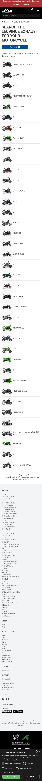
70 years (4, 653)
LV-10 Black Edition (8, 522)
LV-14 (4, 494)
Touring (4, 607)
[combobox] (37, 751)
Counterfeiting (6, 657)
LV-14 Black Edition (8, 496)
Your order (5, 685)
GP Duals (5, 570)
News (3, 635)
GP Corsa (5, 583)
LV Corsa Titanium (8, 518)
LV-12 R (4, 538)
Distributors (6, 655)
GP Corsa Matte (7, 588)
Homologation (6, 679)
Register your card (8, 688)
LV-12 (4, 531)
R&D (3, 648)
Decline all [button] (30, 777)
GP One (4, 572)
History (4, 642)
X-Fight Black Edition (9, 596)
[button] (21, 772)
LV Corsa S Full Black (9, 509)
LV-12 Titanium (7, 535)
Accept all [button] (11, 777)
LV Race (4, 568)
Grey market (6, 659)
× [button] (39, 751)
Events (4, 638)
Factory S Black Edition (9, 561)
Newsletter (5, 690)
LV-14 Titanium (7, 498)
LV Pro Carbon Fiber (8, 555)
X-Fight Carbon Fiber (9, 598)
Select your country (20, 4)
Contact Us (5, 670)
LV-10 (4, 520)
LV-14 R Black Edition (9, 503)
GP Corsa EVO (6, 590)
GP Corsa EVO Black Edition (11, 592)
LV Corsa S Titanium (8, 511)
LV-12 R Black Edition (9, 540)
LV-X (3, 581)
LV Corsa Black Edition (9, 514)
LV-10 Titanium (7, 529)
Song (3, 627)
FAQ (3, 681)
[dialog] (21, 765)
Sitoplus (4, 611)
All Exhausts (6, 616)
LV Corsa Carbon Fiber (9, 516)
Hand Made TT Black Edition (11, 603)
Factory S (5, 559)
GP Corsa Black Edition (9, 585)
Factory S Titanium (8, 566)
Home (6, 22)
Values (4, 646)
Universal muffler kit (8, 614)
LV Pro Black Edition (8, 553)
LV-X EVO (5, 579)
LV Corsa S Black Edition (10, 507)
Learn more (5, 708)
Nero (3, 548)
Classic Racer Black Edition (11, 577)
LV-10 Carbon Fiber (8, 527)
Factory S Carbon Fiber (9, 564)
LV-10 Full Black (7, 525)
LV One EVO (6, 542)
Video (3, 624)
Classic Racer (6, 575)
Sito (3, 609)
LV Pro (4, 551)
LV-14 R (4, 501)
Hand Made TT (7, 601)
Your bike (15, 22)
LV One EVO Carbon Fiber (10, 546)
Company (5, 640)
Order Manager (7, 661)
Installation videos (8, 683)
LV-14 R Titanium (7, 505)
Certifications (6, 651)
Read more (19, 760)
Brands (4, 644)
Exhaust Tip (6, 605)
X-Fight (4, 594)
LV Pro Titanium (7, 557)
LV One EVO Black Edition (10, 544)
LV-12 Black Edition (8, 533)
